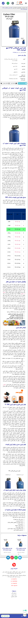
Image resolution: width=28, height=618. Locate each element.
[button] (26, 3)
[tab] (22, 83)
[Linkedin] (8, 557)
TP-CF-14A (17, 233)
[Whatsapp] (8, 3)
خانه (26, 8)
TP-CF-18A (17, 241)
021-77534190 (14, 579)
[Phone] (3, 3)
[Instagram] (12, 557)
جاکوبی (4, 385)
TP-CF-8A (17, 222)
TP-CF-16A (17, 237)
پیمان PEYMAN (15, 52)
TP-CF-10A (17, 226)
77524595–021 (14, 581)
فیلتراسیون (19, 8)
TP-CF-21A (17, 244)
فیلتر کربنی (14, 8)
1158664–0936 (14, 585)
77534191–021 (14, 583)
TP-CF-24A (17, 248)
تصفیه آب (23, 8)
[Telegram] (20, 557)
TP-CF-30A (17, 252)
